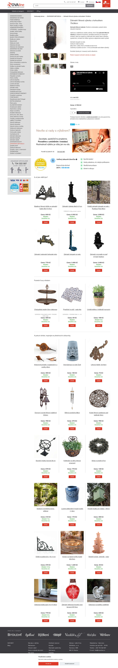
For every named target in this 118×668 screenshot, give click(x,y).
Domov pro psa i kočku (16, 56)
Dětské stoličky (14, 54)
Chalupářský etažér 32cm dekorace (45, 309)
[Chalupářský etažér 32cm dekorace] (45, 307)
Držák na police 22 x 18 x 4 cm (46, 556)
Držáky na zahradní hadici (17, 66)
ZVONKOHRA (14, 151)
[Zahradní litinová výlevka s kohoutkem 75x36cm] (50, 51)
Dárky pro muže (14, 43)
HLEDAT (90, 5)
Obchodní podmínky (55, 648)
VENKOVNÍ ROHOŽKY (16, 27)
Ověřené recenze (54, 643)
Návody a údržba (33, 643)
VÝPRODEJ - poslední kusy (18, 29)
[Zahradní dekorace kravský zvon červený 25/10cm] (72, 602)
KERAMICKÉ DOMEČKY (17, 74)
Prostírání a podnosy (16, 95)
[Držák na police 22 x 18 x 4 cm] (45, 554)
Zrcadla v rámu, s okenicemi (18, 149)
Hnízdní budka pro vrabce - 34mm (99, 508)
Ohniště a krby (14, 87)
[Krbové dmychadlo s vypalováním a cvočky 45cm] (45, 362)
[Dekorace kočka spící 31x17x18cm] (45, 602)
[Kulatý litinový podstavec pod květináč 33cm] (98, 410)
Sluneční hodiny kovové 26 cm (46, 460)
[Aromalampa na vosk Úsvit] (72, 362)
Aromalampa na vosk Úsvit (72, 364)
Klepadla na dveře (15, 76)
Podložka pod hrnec (15, 91)
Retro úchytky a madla (16, 25)
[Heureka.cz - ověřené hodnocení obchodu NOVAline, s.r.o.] (14, 192)
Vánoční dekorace (15, 122)
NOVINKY (30, 11)
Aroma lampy (14, 33)
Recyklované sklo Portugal (17, 99)
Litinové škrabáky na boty (17, 82)
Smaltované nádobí (15, 107)
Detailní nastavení (69, 663)
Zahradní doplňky (15, 138)
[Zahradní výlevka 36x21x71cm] (72, 204)
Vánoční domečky (15, 124)
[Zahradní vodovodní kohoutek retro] (45, 252)
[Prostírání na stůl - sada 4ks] (72, 307)
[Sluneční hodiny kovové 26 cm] (45, 458)
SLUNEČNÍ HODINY (16, 105)
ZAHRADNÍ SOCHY (16, 142)
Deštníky (12, 53)
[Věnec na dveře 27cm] (98, 458)
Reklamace (31, 645)
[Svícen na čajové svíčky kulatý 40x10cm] (72, 554)
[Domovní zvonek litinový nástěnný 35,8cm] (45, 410)
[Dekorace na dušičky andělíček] (98, 602)
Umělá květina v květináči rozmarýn (98, 309)
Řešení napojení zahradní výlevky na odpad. (83, 55)
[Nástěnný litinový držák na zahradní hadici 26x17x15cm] (45, 204)
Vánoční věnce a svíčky (16, 126)
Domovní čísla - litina (16, 24)
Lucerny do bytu (14, 84)
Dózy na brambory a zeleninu (18, 62)
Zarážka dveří (14, 145)
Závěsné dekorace (15, 147)
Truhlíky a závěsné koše (17, 118)
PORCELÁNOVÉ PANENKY (18, 93)
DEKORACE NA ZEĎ (16, 49)
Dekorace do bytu (15, 45)
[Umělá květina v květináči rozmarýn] (98, 307)
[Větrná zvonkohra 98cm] (72, 410)
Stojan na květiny (15, 111)
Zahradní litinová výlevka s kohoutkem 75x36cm (77, 16)
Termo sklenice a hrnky (16, 116)
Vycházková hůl (14, 134)
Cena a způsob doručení (35, 650)
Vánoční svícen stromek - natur (98, 556)
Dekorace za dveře (15, 51)
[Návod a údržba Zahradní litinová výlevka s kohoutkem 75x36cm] (71, 66)
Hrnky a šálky (14, 70)
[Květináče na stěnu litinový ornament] (72, 458)
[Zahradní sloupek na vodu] (72, 252)
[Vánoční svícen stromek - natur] (98, 554)
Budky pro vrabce (15, 39)
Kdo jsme (31, 652)
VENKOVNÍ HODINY (16, 16)
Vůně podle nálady (15, 132)
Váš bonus (91, 2)
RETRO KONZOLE (15, 101)
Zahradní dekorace (15, 136)
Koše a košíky (14, 78)
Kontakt (82, 2)
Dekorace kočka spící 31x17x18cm (45, 604)
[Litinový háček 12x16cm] (98, 362)
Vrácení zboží (32, 648)
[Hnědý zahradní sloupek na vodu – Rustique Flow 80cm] (98, 204)
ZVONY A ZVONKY (15, 153)
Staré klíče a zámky (15, 109)
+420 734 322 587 (71, 2)
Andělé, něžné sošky (16, 31)
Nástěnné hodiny (15, 85)
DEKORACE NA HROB (17, 18)
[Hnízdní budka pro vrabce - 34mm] (98, 506)
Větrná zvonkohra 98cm (72, 412)
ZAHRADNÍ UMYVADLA (17, 144)
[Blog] (39, 11)
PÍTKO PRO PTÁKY (15, 22)
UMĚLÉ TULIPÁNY (15, 120)
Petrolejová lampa (15, 89)
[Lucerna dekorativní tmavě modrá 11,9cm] (72, 506)
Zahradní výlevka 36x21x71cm (72, 206)
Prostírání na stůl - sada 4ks (72, 309)
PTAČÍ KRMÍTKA (15, 20)
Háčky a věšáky (14, 68)
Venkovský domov (39, 16)
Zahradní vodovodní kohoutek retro (45, 254)
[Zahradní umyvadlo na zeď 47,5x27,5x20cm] (98, 252)
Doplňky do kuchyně (16, 60)
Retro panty (13, 103)
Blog (9, 645)
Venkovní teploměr (15, 130)
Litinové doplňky (14, 80)
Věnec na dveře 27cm (99, 460)
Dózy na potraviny (15, 64)
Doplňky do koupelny (16, 58)
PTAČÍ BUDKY (14, 97)
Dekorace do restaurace (17, 47)
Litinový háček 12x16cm (98, 364)
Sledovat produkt (83, 113)
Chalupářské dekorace (16, 72)
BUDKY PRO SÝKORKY (17, 37)
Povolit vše (48, 663)
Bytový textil (13, 41)
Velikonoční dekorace (16, 128)
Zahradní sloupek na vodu (72, 254)
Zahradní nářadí (14, 140)
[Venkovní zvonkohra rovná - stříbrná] (45, 506)
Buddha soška (14, 35)
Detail (46, 222)
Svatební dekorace (15, 113)
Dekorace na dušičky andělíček (99, 604)
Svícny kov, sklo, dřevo (16, 115)
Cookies (51, 652)
